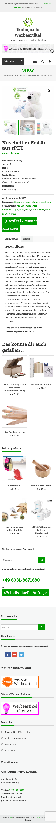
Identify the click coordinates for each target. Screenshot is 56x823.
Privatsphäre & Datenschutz (18, 732)
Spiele (34, 209)
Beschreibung (11, 238)
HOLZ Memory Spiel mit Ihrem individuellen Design (14, 387)
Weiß (13, 213)
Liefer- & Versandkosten (16, 738)
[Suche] (41, 560)
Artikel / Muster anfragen (19, 224)
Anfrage (26, 238)
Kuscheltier (31, 205)
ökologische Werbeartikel (28, 32)
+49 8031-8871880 (21, 580)
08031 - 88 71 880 (16, 789)
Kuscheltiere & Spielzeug (38, 201)
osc (11, 817)
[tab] (11, 239)
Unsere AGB (11, 744)
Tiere (41, 209)
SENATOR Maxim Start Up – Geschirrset (41, 529)
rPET (27, 209)
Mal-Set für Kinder (41, 384)
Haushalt (19, 75)
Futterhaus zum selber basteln (14, 528)
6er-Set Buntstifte (15, 432)
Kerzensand (14, 485)
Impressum (10, 750)
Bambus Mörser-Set (41, 485)
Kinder (20, 205)
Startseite (8, 75)
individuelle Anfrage (28, 592)
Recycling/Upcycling (13, 209)
